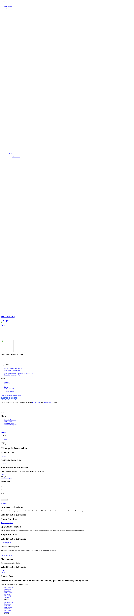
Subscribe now (16, 157)
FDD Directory (8, 316)
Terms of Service (48, 402)
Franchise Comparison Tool (12, 375)
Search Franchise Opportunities (13, 368)
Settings (6, 597)
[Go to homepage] (5, 3)
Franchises (7, 591)
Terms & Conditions (6, 395)
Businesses (7, 589)
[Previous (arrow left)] (1, 412)
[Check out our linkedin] (15, 399)
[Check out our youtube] (5, 399)
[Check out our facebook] (2, 399)
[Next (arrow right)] (3, 412)
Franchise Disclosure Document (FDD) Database (18, 373)
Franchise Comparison (10, 425)
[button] (4, 436)
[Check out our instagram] (9, 399)
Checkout (3, 456)
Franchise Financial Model (12, 370)
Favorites (7, 384)
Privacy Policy (17, 395)
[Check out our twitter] (12, 399)
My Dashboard (8, 587)
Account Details (9, 391)
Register (6, 382)
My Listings (7, 596)
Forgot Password (9, 388)
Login (6, 321)
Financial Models (9, 423)
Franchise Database (10, 420)
